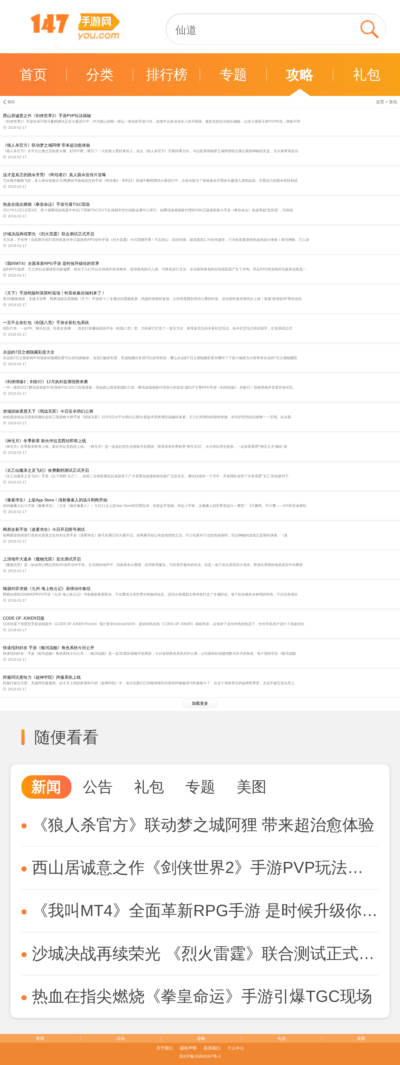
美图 (361, 1038)
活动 (121, 1038)
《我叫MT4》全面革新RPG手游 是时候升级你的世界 (205, 911)
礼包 (366, 74)
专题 (233, 74)
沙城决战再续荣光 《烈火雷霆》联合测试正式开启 (205, 954)
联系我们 (212, 1048)
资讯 (393, 102)
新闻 (40, 1038)
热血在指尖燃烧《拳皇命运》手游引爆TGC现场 (202, 996)
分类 (100, 74)
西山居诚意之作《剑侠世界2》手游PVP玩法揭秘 (205, 868)
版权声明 (188, 1048)
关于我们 (164, 1048)
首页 (33, 74)
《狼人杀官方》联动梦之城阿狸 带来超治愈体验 (203, 825)
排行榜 (166, 74)
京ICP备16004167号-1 (200, 1056)
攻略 (300, 74)
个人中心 (236, 1048)
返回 (11, 102)
